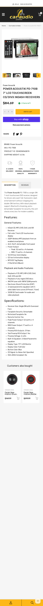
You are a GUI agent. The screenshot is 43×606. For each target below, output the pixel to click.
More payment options (21, 125)
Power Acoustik (9, 85)
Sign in (22, 4)
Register (28, 4)
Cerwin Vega (9, 390)
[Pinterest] (21, 134)
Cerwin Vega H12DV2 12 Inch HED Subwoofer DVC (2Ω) (11, 395)
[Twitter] (17, 134)
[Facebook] (13, 134)
